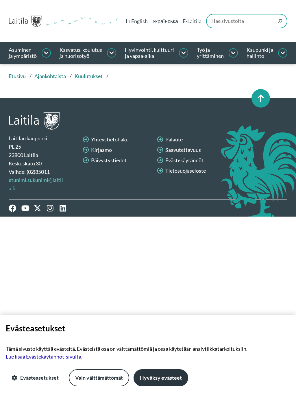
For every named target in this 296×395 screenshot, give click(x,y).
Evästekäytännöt (184, 160)
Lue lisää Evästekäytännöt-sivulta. (44, 356)
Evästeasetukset (39, 377)
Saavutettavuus (183, 150)
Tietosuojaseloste (185, 170)
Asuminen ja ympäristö (23, 53)
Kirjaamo (101, 150)
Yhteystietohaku (110, 139)
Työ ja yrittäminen (210, 53)
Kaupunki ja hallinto (260, 53)
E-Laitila (192, 21)
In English (137, 21)
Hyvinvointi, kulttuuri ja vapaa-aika (149, 53)
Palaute (174, 139)
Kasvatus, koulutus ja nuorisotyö (81, 53)
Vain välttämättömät (99, 377)
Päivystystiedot (109, 160)
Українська (165, 21)
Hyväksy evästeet (161, 377)
